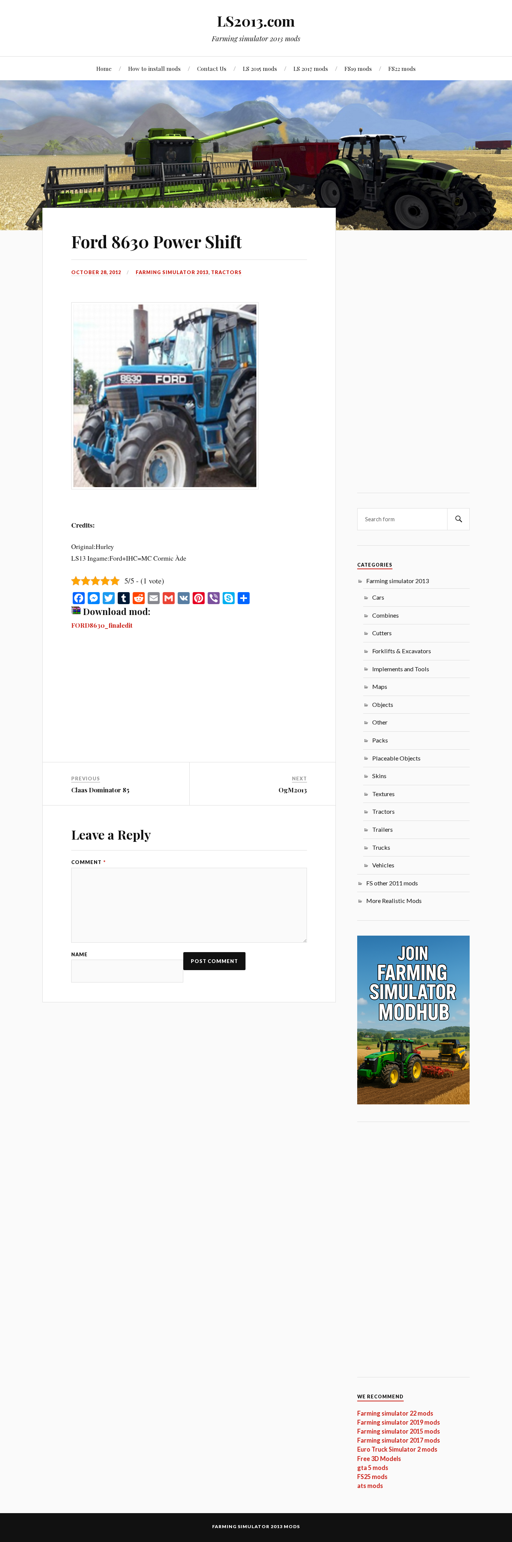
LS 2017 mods (310, 68)
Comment (88, 862)
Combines (385, 615)
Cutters (382, 632)
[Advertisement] (189, 706)
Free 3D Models (379, 1458)
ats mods (370, 1485)
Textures (383, 793)
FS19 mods (358, 68)
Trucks (381, 847)
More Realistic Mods (394, 900)
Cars (378, 597)
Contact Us (211, 68)
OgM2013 (292, 790)
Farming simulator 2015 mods (398, 1431)
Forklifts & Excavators (401, 650)
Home (104, 68)
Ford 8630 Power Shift (156, 241)
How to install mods (154, 68)
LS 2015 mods (260, 68)
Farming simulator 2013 (172, 272)
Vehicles (383, 864)
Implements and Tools (400, 668)
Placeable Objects (396, 758)
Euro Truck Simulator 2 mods (397, 1449)
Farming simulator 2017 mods (398, 1440)
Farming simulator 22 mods (395, 1413)
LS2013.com (256, 20)
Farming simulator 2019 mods (398, 1422)
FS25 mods (372, 1476)
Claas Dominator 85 (100, 790)
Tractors (226, 272)
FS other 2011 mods (392, 882)
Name (79, 954)
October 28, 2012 (96, 272)
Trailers (382, 829)
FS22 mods (402, 68)
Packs (380, 740)
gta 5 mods (372, 1467)
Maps (379, 686)
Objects (382, 704)
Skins (379, 775)
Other (380, 722)
